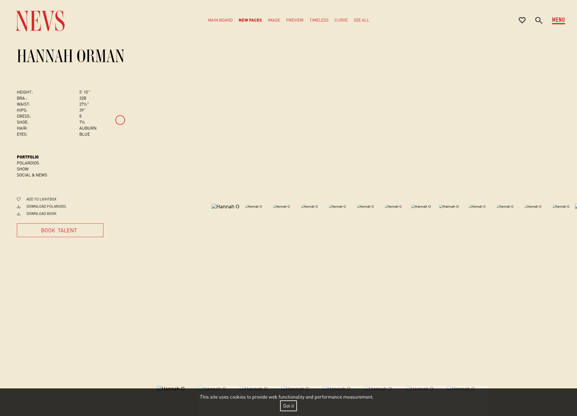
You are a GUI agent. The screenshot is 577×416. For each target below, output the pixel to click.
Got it (288, 405)
